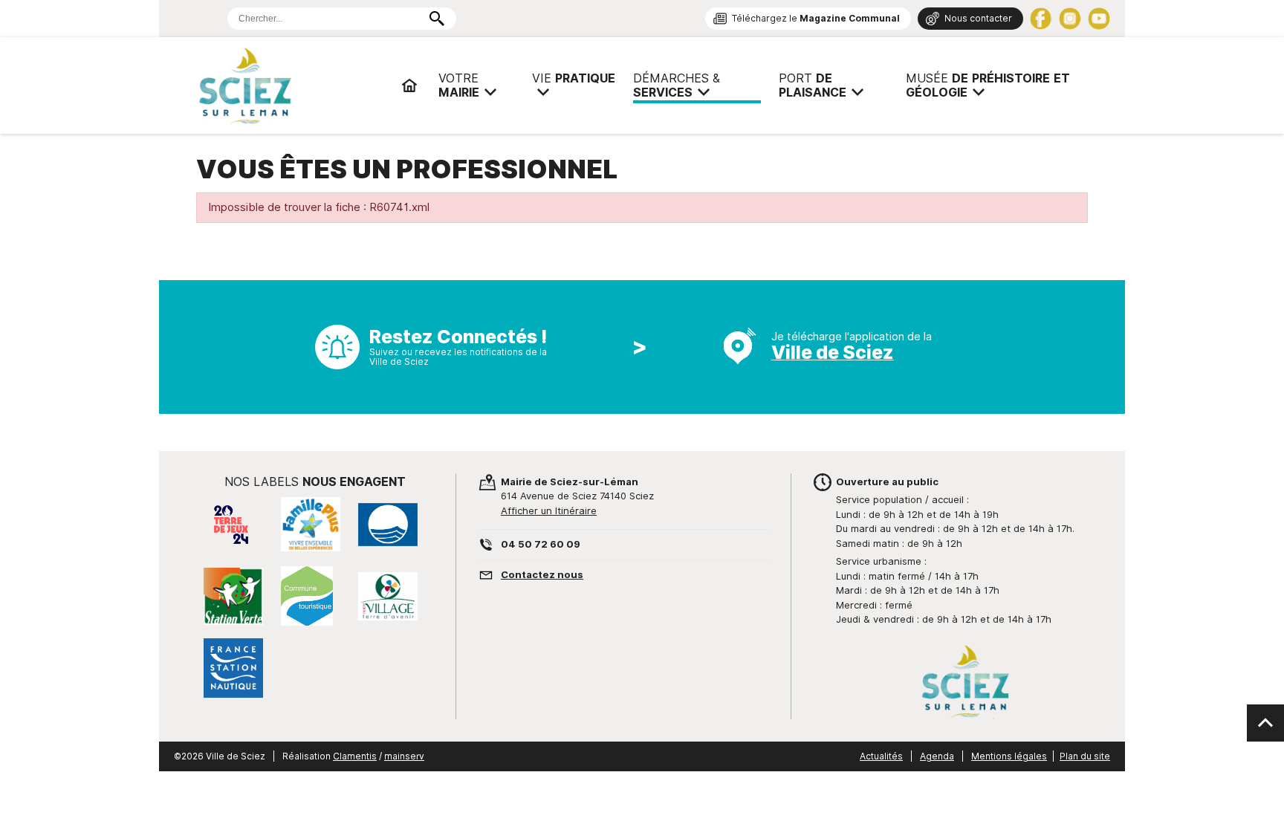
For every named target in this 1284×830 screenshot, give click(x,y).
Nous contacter (978, 18)
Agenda (937, 756)
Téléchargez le (816, 18)
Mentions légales (1009, 756)
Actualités (881, 756)
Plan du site (1085, 756)
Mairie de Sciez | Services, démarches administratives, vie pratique (292, 85)
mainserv (404, 756)
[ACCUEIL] (409, 85)
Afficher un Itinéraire (549, 510)
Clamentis (355, 756)
